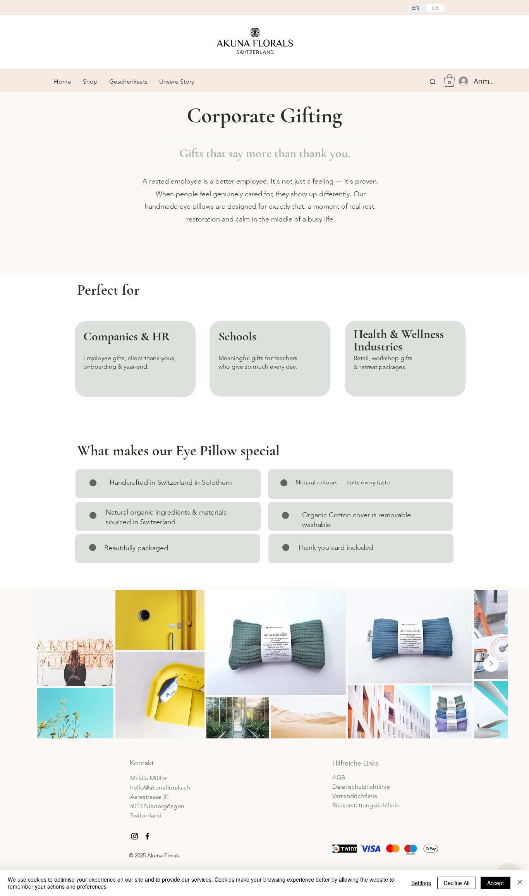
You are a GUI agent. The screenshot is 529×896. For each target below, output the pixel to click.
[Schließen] (519, 883)
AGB (338, 777)
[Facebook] (147, 836)
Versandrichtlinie (355, 796)
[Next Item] (491, 664)
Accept (495, 883)
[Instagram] (134, 836)
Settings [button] (421, 883)
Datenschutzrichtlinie (361, 786)
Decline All (456, 883)
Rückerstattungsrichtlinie (366, 805)
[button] (449, 80)
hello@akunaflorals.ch (160, 787)
